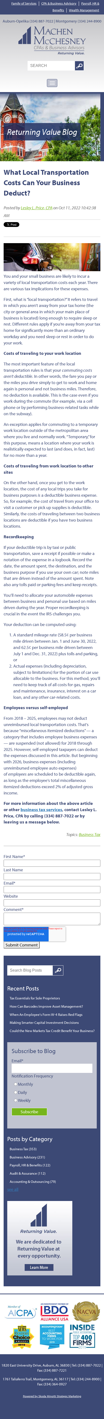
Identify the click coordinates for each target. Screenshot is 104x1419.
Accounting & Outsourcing (33, 1181)
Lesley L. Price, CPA (36, 208)
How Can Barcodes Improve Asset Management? (46, 1006)
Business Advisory (27, 1157)
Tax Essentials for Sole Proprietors (35, 998)
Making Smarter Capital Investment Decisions (44, 1022)
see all (12, 1189)
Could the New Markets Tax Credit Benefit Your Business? (52, 1030)
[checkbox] (52, 1092)
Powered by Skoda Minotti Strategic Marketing (52, 1396)
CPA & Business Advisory (58, 3)
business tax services (41, 809)
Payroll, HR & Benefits (30, 1165)
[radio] (52, 1084)
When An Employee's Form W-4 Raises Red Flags (46, 1014)
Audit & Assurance (27, 1173)
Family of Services (24, 3)
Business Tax (89, 834)
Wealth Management (84, 10)
